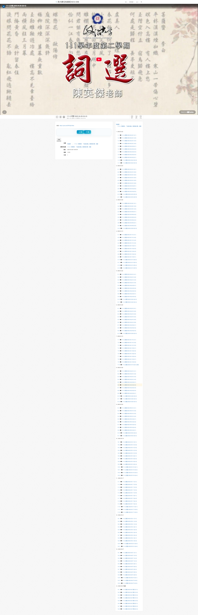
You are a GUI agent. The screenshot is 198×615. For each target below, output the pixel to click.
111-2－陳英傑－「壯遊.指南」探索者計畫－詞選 (86, 144)
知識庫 (69, 144)
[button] (137, 2)
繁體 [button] (132, 2)
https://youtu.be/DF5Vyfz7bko (67, 125)
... (72, 144)
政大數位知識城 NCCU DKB (68, 2)
